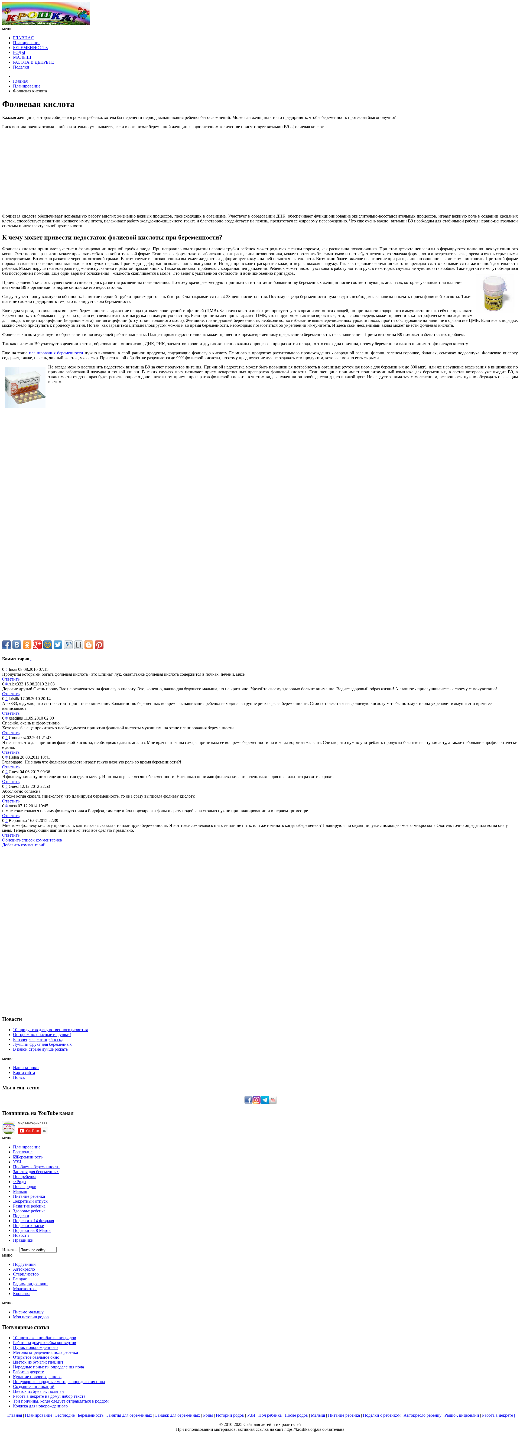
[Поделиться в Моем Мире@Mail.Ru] (47, 644)
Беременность (91, 1415)
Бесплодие (65, 1415)
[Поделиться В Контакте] (16, 644)
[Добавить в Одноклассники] (27, 644)
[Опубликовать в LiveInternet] (78, 644)
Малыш (318, 1415)
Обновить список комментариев (32, 840)
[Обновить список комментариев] (30, 658)
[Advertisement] (260, 171)
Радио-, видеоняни (462, 1415)
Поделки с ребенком (382, 1415)
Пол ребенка (270, 1415)
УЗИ (251, 1415)
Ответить (11, 679)
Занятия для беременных (129, 1415)
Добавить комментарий (24, 845)
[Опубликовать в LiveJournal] (68, 644)
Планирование (26, 86)
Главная (20, 81)
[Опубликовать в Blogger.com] (88, 644)
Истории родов (230, 1415)
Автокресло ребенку (423, 1415)
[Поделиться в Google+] (37, 644)
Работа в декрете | (498, 1415)
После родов (297, 1415)
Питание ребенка (344, 1415)
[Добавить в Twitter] (58, 644)
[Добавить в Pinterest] (99, 644)
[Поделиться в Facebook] (6, 644)
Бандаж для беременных (177, 1415)
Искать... (10, 1249)
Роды (208, 1415)
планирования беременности (56, 353)
